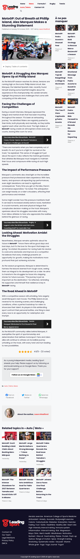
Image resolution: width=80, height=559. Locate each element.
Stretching (33, 541)
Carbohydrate (42, 522)
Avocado (51, 519)
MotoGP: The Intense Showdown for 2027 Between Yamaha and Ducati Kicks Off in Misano (9, 488)
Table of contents (16, 66)
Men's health (45, 533)
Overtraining (49, 536)
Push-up (73, 536)
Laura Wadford (41, 414)
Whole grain (34, 544)
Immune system (63, 527)
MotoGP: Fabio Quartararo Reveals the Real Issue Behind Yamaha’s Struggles (42, 452)
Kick (57, 530)
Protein (65, 536)
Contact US (39, 7)
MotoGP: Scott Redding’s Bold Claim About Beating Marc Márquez (8, 449)
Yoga (42, 544)
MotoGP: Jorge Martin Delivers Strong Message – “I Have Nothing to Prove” (26, 450)
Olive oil (39, 536)
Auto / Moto (25, 7)
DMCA (4, 543)
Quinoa (32, 539)
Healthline (51, 525)
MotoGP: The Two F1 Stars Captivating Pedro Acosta (60, 114)
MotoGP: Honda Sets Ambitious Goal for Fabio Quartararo (26, 484)
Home (22, 4)
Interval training (48, 530)
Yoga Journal (51, 544)
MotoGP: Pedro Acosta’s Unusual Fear (59, 40)
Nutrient (32, 536)
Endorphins (63, 522)
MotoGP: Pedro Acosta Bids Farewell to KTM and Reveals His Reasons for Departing (73, 122)
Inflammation (34, 530)
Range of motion (43, 539)
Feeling (32, 525)
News (31, 4)
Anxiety (42, 519)
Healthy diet (61, 525)
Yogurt (61, 544)
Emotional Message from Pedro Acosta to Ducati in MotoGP (72, 81)
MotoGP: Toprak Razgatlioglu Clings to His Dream (60, 78)
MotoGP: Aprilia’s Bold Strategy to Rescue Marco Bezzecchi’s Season (73, 44)
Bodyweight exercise (64, 519)
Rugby (52, 4)
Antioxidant (33, 519)
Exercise (72, 522)
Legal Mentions (8, 537)
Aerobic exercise (36, 516)
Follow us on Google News (24, 375)
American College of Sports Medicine (60, 516)
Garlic (43, 525)
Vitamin (67, 541)
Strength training (64, 539)
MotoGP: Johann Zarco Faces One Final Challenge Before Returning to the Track (43, 488)
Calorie (32, 522)
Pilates (58, 536)
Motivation (67, 533)
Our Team (6, 535)
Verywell (59, 541)
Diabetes (53, 522)
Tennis (62, 4)
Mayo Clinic (34, 533)
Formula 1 (42, 4)
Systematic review (47, 541)
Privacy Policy (8, 540)
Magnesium (65, 530)
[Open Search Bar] (21, 11)
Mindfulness (56, 533)
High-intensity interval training (42, 527)
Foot (38, 525)
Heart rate (71, 525)
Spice (53, 539)
